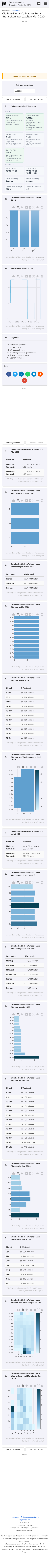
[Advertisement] (24, 46)
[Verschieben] (22, 207)
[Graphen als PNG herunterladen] (13, 207)
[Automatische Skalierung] (34, 207)
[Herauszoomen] (30, 207)
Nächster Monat (36, 99)
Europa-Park (16, 10)
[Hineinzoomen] (26, 207)
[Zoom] (18, 207)
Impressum (14, 1517)
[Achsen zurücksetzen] (37, 207)
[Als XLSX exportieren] (42, 207)
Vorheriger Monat (13, 99)
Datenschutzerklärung (30, 1517)
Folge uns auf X (24, 1520)
